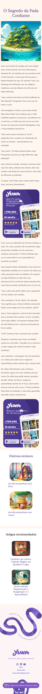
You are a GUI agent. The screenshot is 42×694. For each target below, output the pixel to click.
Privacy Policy (21, 670)
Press (21, 667)
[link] (11, 232)
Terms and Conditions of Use (21, 673)
